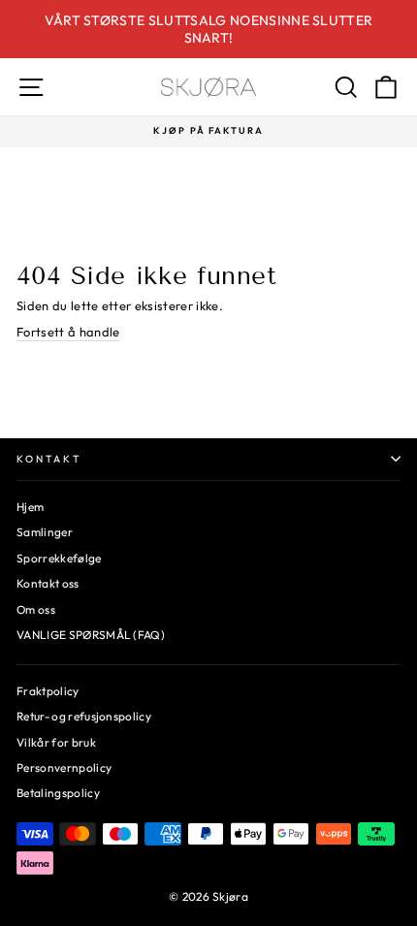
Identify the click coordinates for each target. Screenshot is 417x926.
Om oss (35, 609)
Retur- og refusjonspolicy (83, 716)
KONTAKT (48, 459)
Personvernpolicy (64, 767)
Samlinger (44, 532)
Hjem (30, 506)
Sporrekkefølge (59, 558)
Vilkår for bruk (56, 742)
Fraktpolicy (48, 691)
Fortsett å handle (67, 331)
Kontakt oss (48, 583)
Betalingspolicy (58, 792)
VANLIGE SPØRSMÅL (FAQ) (90, 634)
